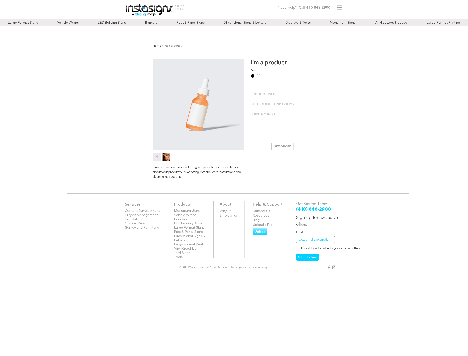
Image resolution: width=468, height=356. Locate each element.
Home (157, 45)
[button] (282, 146)
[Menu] (339, 7)
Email (301, 232)
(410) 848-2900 (313, 209)
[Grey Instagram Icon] (334, 267)
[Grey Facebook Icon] (328, 267)
